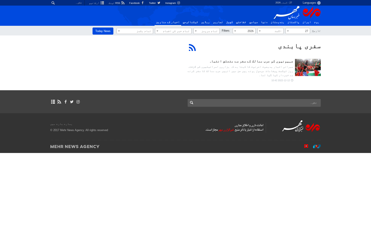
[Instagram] (78, 102)
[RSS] (192, 47)
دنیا (264, 22)
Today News (103, 31)
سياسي (253, 22)
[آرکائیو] (53, 102)
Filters (226, 30)
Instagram (170, 3)
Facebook (134, 3)
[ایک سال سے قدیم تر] (308, 67)
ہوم (316, 22)
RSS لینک (115, 3)
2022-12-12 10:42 (280, 80)
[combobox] (298, 31)
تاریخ (316, 30)
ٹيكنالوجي (190, 22)
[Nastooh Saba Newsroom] (315, 146)
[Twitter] (72, 102)
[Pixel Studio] (304, 146)
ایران (307, 22)
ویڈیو (205, 22)
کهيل (229, 22)
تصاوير (218, 22)
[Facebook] (65, 102)
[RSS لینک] (59, 102)
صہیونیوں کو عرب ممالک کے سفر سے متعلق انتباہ (251, 61)
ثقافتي (241, 22)
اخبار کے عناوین (168, 22)
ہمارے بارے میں (61, 123)
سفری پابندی (299, 46)
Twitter (153, 3)
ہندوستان (277, 22)
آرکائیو (94, 3)
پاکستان (293, 22)
